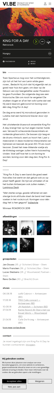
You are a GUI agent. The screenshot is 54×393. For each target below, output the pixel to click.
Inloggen (30, 345)
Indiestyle (33, 202)
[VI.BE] (18, 4)
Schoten (26, 264)
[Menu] (50, 4)
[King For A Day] (48, 41)
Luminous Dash (11, 187)
